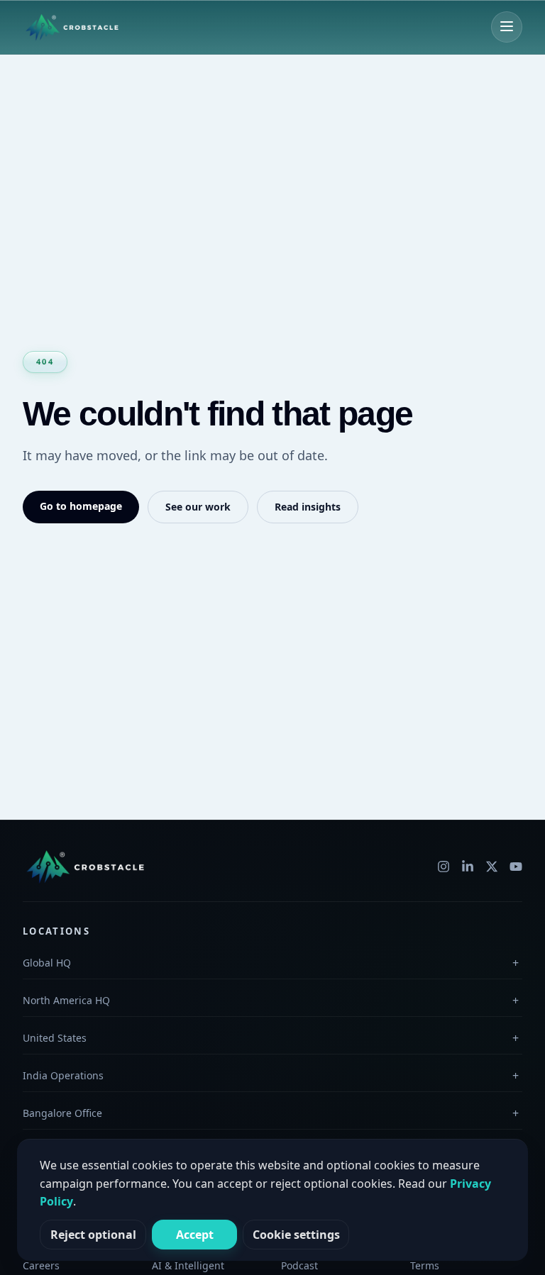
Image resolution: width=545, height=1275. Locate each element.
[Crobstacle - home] (73, 27)
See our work (198, 506)
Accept (195, 1234)
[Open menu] (506, 27)
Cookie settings (296, 1234)
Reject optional (93, 1234)
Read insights (308, 506)
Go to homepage (81, 506)
